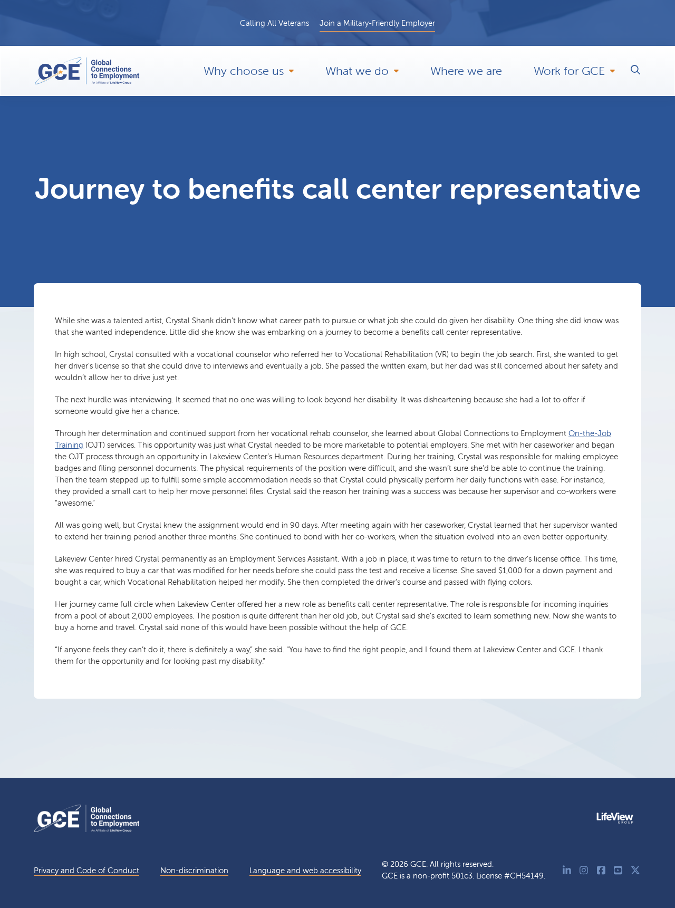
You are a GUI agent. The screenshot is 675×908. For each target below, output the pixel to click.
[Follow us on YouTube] (618, 870)
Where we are (466, 71)
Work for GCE (569, 71)
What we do (357, 71)
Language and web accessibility (305, 870)
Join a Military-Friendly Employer (377, 23)
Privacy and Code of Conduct (86, 870)
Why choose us (244, 71)
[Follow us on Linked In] (567, 870)
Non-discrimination (194, 870)
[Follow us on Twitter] (636, 870)
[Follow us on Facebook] (601, 870)
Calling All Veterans (274, 23)
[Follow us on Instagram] (584, 870)
